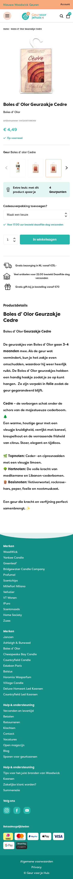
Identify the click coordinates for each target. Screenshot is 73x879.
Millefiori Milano (14, 586)
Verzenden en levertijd (18, 711)
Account (65, 4)
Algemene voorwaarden (36, 861)
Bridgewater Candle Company (24, 569)
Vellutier (8, 592)
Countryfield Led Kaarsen (20, 694)
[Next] (66, 168)
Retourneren (11, 722)
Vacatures (10, 739)
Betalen (8, 716)
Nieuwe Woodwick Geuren (21, 5)
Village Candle (13, 683)
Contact (8, 733)
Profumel (9, 575)
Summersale (11, 790)
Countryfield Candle (17, 660)
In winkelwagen (45, 239)
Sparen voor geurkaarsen (20, 756)
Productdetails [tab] (15, 305)
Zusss (6, 620)
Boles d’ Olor (11, 648)
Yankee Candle (13, 557)
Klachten (9, 728)
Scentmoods (11, 609)
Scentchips (10, 580)
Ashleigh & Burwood (17, 643)
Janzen (8, 637)
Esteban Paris (12, 665)
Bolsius (7, 671)
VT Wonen (10, 598)
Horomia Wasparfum (17, 677)
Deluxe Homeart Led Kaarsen (23, 688)
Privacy (36, 867)
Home (6, 29)
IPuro (6, 603)
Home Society (12, 615)
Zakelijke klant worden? (19, 784)
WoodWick (10, 552)
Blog (6, 751)
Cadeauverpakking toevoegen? (25, 206)
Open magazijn (13, 745)
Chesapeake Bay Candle (20, 654)
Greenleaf (9, 563)
